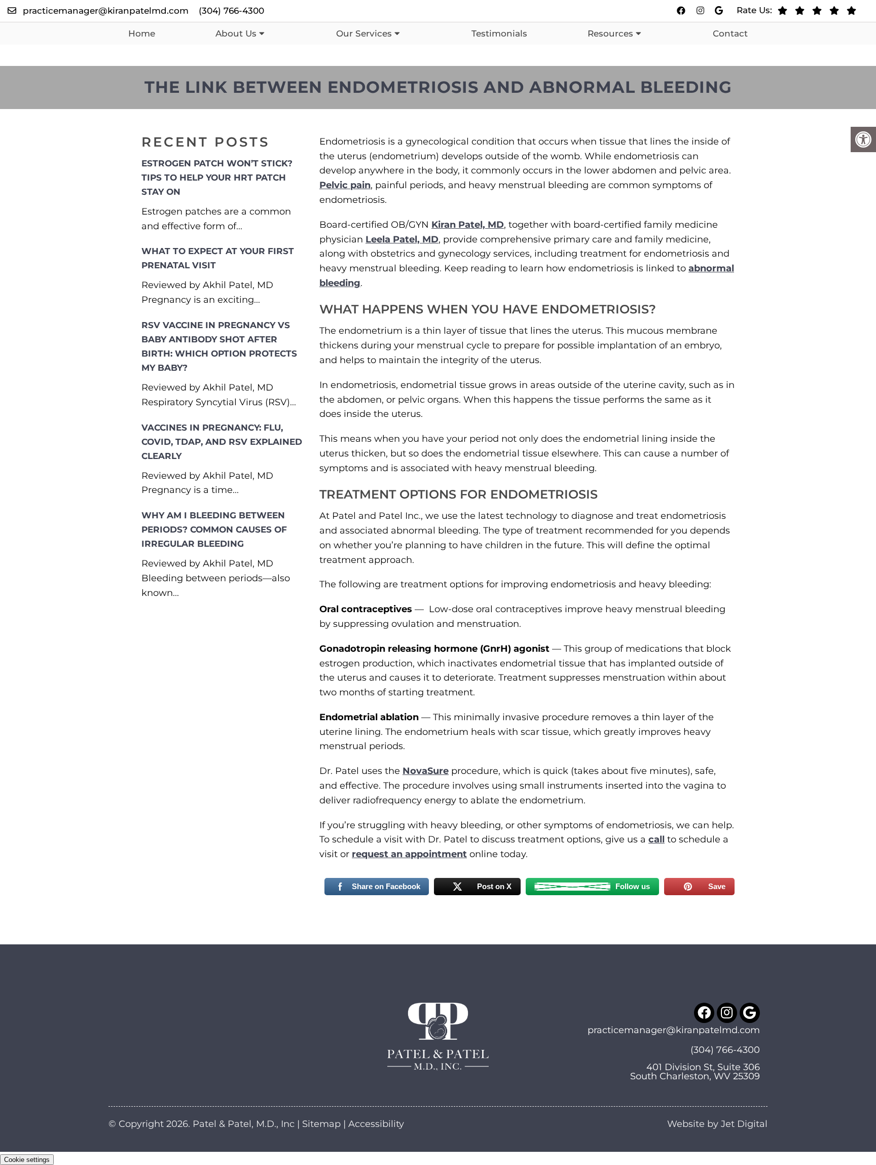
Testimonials (499, 33)
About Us (236, 33)
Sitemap (321, 1123)
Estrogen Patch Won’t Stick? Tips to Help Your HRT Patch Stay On (217, 177)
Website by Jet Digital (717, 1123)
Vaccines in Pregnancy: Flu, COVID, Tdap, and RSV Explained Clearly (221, 441)
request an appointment (409, 854)
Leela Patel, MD (402, 239)
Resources (610, 33)
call (656, 839)
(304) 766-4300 (231, 11)
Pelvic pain (345, 185)
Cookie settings (27, 1159)
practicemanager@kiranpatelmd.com (105, 11)
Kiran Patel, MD (467, 224)
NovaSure (426, 770)
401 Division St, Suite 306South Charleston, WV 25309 (695, 1072)
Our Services (364, 33)
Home (141, 33)
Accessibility (376, 1123)
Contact (730, 33)
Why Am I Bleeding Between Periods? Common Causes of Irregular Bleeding (214, 529)
